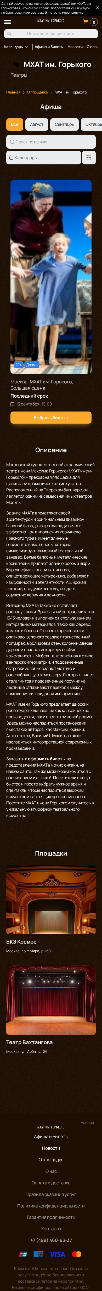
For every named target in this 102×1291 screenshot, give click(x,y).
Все (15, 124)
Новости (75, 46)
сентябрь (64, 124)
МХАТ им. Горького (51, 20)
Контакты (51, 1229)
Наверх (87, 1122)
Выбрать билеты (51, 417)
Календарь (13, 47)
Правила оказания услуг (51, 1194)
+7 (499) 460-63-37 (51, 1240)
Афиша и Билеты (49, 46)
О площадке (51, 1160)
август (36, 124)
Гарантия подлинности (51, 1217)
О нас (51, 1171)
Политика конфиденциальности (51, 1206)
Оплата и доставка (51, 1183)
